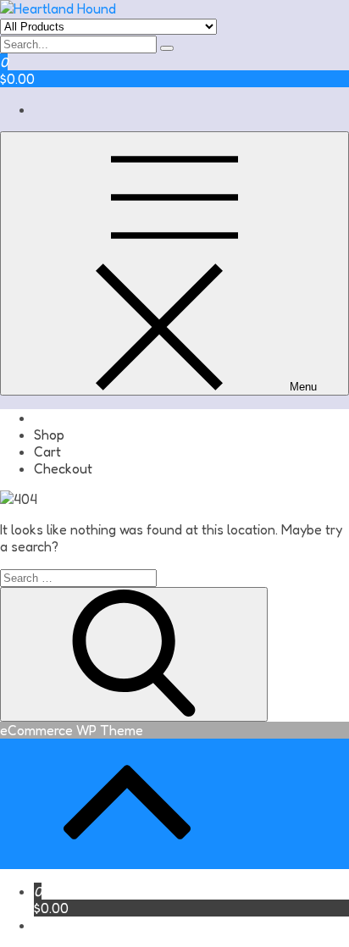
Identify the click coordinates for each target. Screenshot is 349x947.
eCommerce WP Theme (71, 730)
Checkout (63, 468)
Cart (47, 451)
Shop (49, 434)
